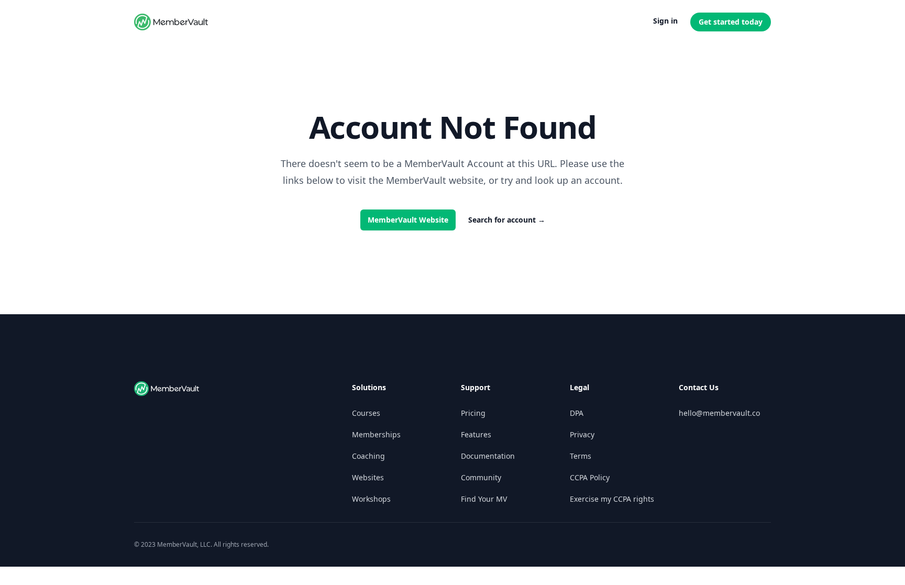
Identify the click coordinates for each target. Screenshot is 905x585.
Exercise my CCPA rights (612, 499)
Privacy (582, 434)
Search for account (506, 220)
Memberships (376, 434)
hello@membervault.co (719, 413)
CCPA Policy (590, 477)
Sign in (665, 21)
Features (476, 434)
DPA (576, 413)
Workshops (371, 499)
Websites (368, 477)
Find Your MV (484, 499)
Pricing (473, 413)
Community (481, 477)
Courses (366, 413)
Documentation (488, 456)
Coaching (368, 456)
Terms (580, 456)
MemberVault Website (408, 220)
